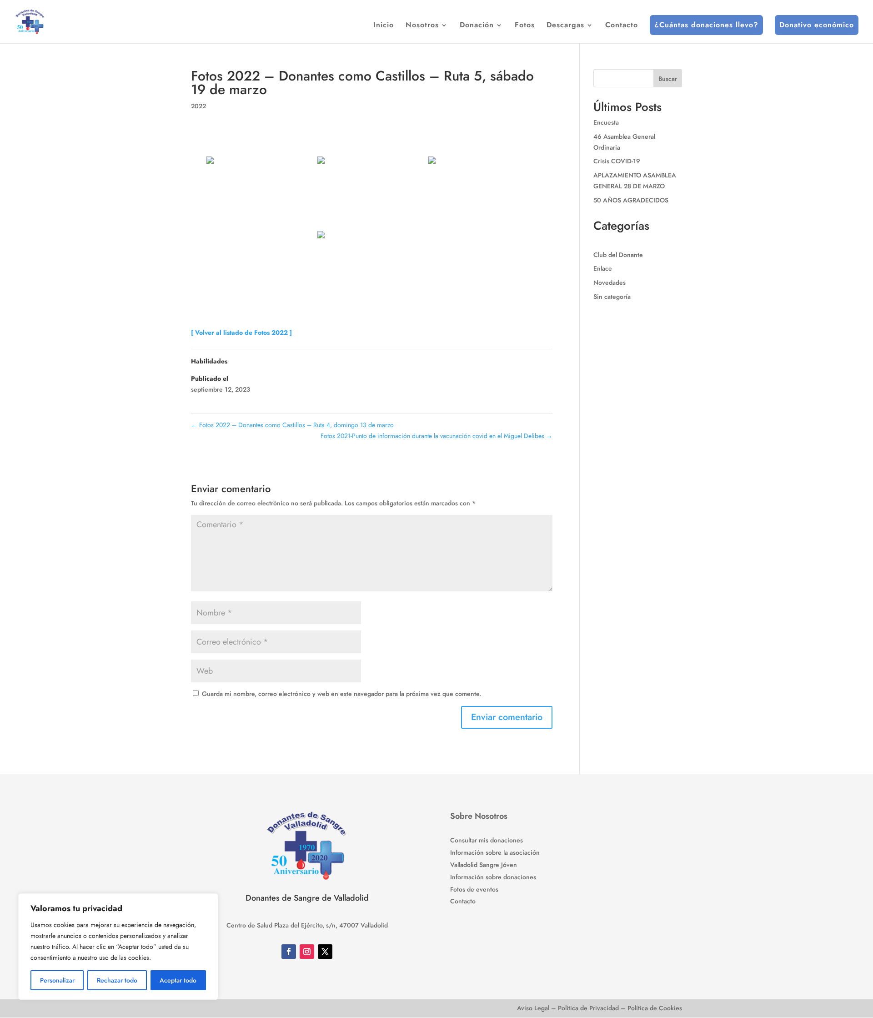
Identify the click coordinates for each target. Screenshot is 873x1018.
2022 (198, 106)
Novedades (609, 282)
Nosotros (422, 26)
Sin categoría (612, 296)
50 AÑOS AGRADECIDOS (630, 200)
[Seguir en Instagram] (307, 951)
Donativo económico (816, 25)
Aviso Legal (533, 1008)
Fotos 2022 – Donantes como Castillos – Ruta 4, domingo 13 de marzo (292, 424)
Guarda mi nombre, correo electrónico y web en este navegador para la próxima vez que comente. (341, 693)
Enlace (602, 268)
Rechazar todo (117, 980)
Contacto (621, 26)
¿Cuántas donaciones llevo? (706, 25)
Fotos (525, 26)
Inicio (383, 26)
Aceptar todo (178, 980)
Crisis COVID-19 (616, 161)
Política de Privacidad (588, 1008)
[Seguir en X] (325, 951)
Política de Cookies (654, 1008)
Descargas (565, 26)
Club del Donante (618, 254)
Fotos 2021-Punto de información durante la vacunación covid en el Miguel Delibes (436, 435)
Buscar (667, 78)
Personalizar (57, 980)
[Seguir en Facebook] (288, 951)
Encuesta (606, 122)
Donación (477, 26)
